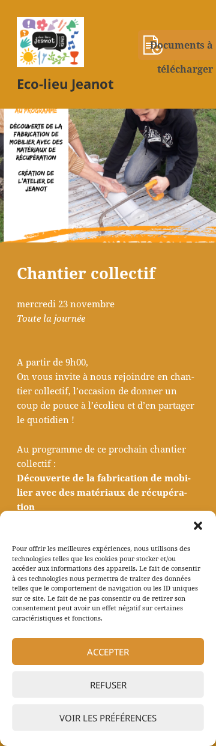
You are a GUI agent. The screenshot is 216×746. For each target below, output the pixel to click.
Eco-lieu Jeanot (65, 83)
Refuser (108, 685)
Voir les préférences (108, 718)
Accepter (108, 652)
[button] (198, 526)
